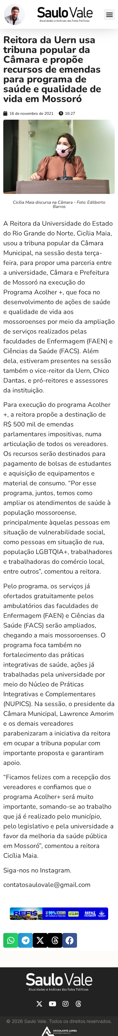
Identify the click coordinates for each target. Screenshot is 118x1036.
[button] (109, 14)
